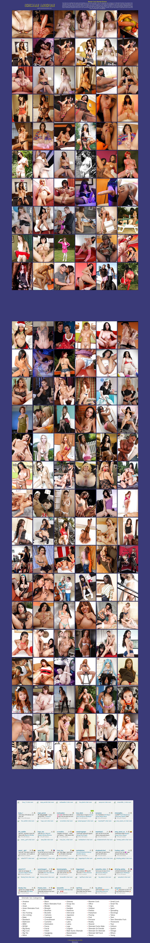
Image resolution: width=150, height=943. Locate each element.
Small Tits (114, 904)
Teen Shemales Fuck (118, 919)
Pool (90, 917)
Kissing (69, 919)
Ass (24, 910)
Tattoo (112, 915)
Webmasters (75, 941)
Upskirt (113, 928)
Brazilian (47, 910)
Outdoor (91, 908)
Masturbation (71, 933)
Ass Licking (27, 915)
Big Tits (25, 933)
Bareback (26, 919)
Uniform (113, 926)
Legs (68, 926)
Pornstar (91, 919)
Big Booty (26, 928)
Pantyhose (92, 913)
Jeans (69, 917)
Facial (46, 928)
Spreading (114, 910)
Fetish (46, 931)
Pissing (91, 915)
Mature (69, 935)
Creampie (48, 917)
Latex (69, 922)
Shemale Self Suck (95, 933)
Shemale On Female (96, 928)
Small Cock (114, 901)
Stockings (114, 913)
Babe (24, 917)
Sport (112, 908)
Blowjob (47, 908)
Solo (112, 906)
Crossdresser (49, 919)
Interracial (70, 913)
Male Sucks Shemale (75, 931)
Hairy (69, 906)
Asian (25, 906)
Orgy (90, 906)
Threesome (114, 922)
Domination (48, 924)
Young (112, 935)
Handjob (70, 908)
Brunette (47, 913)
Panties (91, 910)
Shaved (91, 924)
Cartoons (47, 915)
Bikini (25, 935)
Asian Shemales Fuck (31, 908)
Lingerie (70, 928)
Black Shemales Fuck (52, 904)
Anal (24, 904)
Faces (46, 926)
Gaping (47, 935)
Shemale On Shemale (96, 931)
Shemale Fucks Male (96, 926)
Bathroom (26, 922)
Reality (91, 922)
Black (46, 901)
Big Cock (26, 931)
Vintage (113, 931)
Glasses (70, 901)
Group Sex (71, 904)
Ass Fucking (27, 913)
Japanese (70, 915)
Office (90, 904)
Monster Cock (93, 901)
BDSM (25, 926)
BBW (24, 924)
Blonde (47, 906)
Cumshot (47, 922)
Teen (112, 917)
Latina (69, 924)
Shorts (90, 935)
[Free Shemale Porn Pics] (41, 10)
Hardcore (70, 910)
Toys (112, 924)
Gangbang (48, 933)
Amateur (26, 901)
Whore (112, 933)
